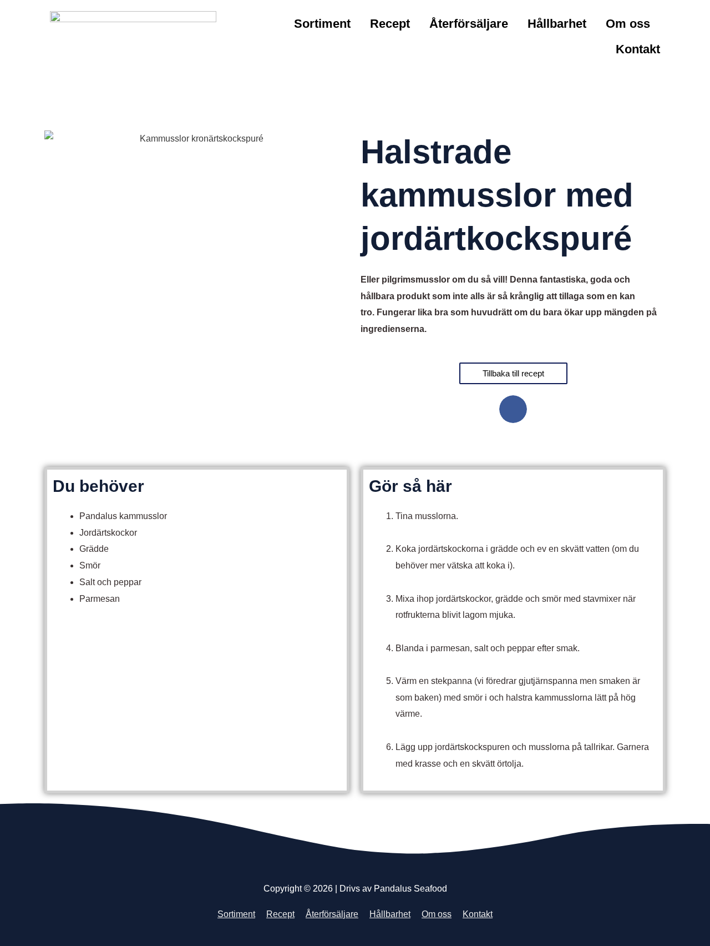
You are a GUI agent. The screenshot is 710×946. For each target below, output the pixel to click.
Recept (390, 24)
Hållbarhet (557, 24)
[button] (513, 409)
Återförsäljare (468, 24)
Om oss (628, 24)
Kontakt (638, 49)
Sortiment (322, 24)
